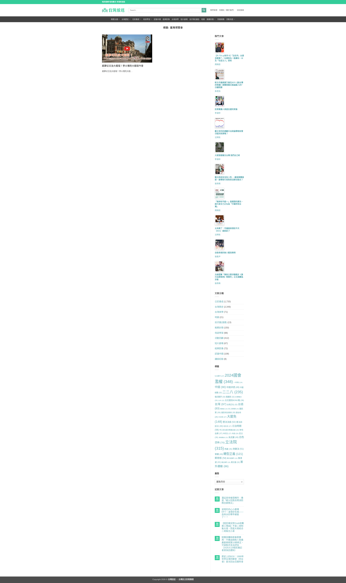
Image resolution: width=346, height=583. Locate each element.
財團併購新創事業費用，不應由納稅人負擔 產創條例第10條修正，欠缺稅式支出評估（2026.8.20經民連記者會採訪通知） (233, 543)
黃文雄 (235, 462)
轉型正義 (233, 454)
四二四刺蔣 (233, 409)
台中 (221, 400)
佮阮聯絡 (240, 10)
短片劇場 (184, 19)
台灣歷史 (125, 19)
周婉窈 (217, 64)
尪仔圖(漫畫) (194, 19)
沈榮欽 (217, 137)
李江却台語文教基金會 (229, 430)
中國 (220, 387)
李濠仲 (217, 113)
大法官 (222, 417)
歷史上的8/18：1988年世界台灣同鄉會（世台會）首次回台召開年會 (233, 559)
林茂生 (227, 433)
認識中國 (157, 19)
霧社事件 (225, 462)
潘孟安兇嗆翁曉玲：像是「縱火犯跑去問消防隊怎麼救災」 (232, 500)
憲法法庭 (229, 422)
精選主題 (114, 19)
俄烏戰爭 (220, 397)
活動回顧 (219, 338)
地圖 (203, 19)
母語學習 (146, 19)
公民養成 (135, 19)
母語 (235, 433)
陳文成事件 (232, 458)
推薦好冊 (210, 19)
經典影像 (166, 19)
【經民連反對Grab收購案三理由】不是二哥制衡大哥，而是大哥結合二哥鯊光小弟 (233, 527)
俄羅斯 (230, 397)
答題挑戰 (220, 19)
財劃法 (238, 449)
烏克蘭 (233, 437)
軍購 (219, 454)
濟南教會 (223, 437)
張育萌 (217, 183)
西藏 (228, 449)
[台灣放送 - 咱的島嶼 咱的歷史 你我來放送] (113, 10)
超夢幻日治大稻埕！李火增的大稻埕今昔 (122, 66)
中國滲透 (232, 387)
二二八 (232, 392)
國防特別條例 (228, 413)
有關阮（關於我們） (227, 10)
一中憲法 (237, 382)
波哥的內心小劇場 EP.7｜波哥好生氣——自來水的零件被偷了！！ (232, 513)
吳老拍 (217, 91)
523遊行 (219, 376)
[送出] (204, 10)
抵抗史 (227, 426)
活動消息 (229, 19)
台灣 (220, 404)
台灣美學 (175, 19)
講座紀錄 (219, 359)
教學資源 (213, 10)
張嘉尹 (217, 256)
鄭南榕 (220, 458)
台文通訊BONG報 (234, 400)
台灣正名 (232, 405)
